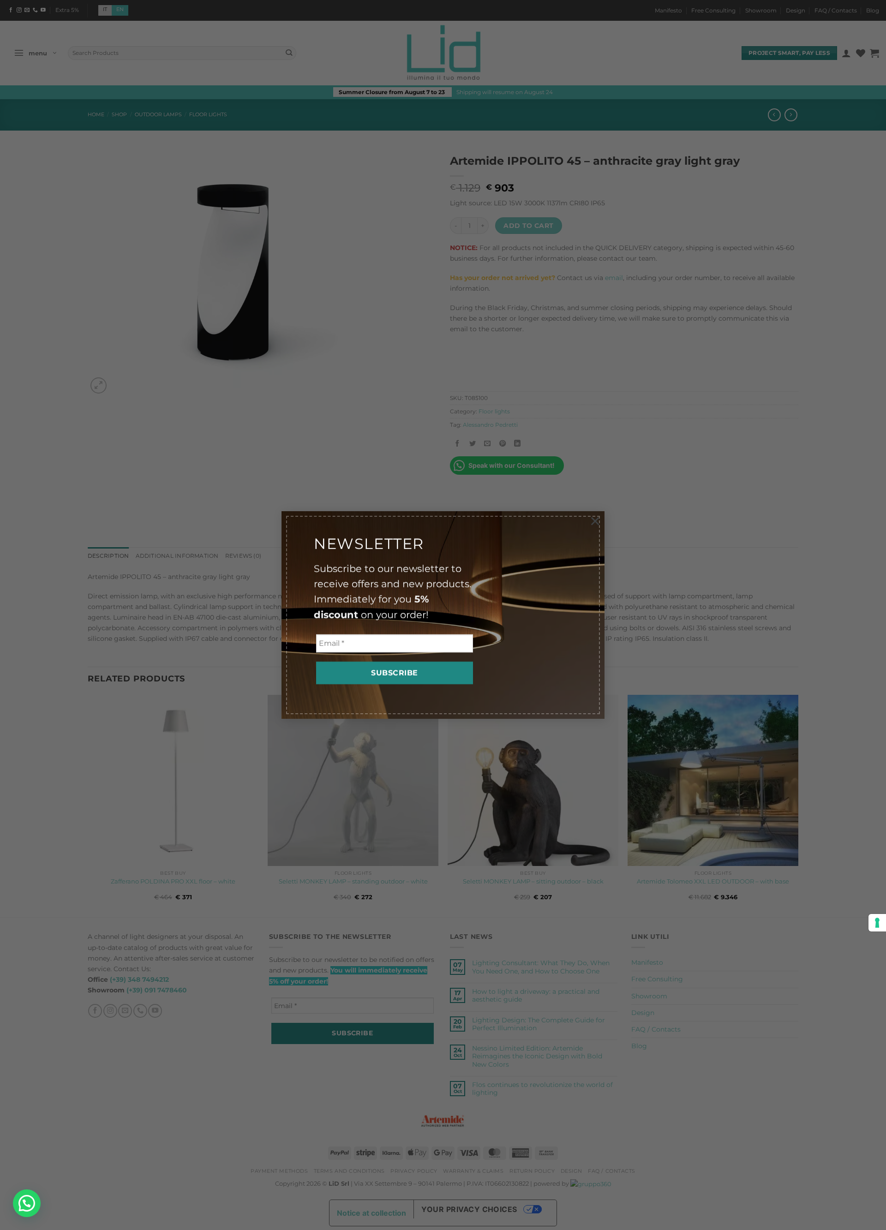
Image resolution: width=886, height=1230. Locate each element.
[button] (27, 1203)
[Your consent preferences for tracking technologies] (877, 922)
